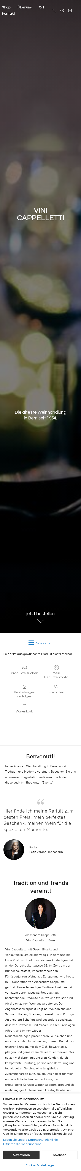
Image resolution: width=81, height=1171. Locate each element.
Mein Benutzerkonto (56, 675)
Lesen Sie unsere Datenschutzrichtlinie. (31, 1139)
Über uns (25, 7)
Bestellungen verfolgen (24, 694)
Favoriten (56, 692)
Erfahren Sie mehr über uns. (22, 1144)
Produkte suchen (24, 673)
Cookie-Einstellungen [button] (40, 1165)
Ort (41, 7)
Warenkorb (24, 711)
